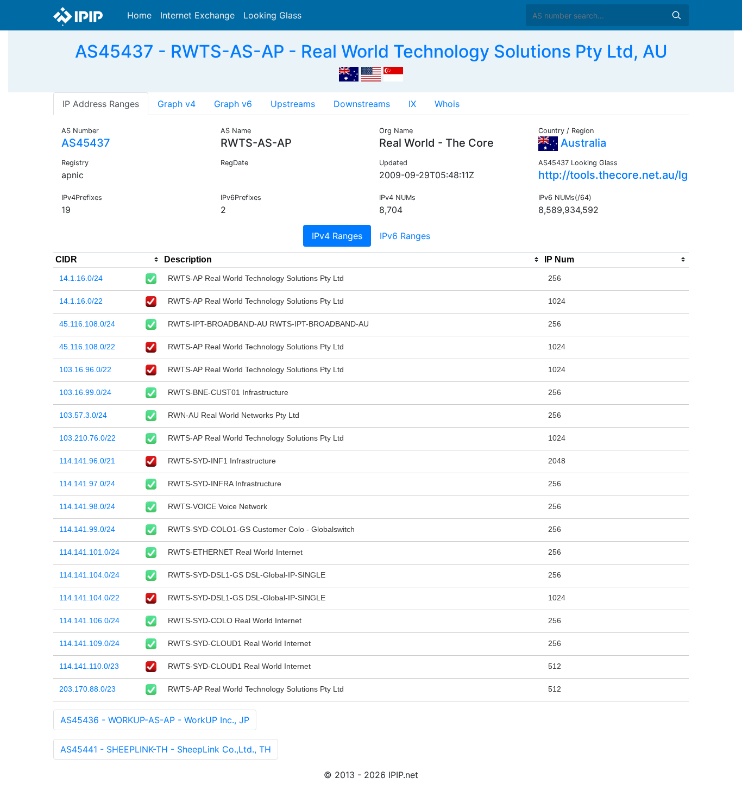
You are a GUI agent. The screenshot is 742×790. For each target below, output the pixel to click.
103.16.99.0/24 (85, 392)
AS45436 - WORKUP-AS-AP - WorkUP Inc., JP (154, 719)
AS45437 (85, 142)
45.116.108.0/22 (87, 346)
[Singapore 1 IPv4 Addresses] (393, 72)
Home (139, 15)
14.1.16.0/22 (81, 301)
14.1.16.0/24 (81, 278)
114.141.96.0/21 (87, 460)
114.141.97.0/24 (87, 483)
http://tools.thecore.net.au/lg (613, 174)
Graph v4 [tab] (177, 103)
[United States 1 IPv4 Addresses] (371, 72)
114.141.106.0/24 (89, 620)
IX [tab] (412, 103)
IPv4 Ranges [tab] (337, 235)
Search (676, 15)
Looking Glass (272, 15)
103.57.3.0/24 (83, 415)
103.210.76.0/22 (87, 438)
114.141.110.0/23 (89, 666)
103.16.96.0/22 (85, 369)
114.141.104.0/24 (89, 574)
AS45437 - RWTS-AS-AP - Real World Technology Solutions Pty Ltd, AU (371, 51)
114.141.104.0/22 (89, 597)
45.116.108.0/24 (87, 323)
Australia (582, 142)
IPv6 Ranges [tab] (405, 235)
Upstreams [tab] (293, 103)
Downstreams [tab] (362, 103)
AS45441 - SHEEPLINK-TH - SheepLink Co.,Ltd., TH (165, 749)
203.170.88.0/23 (87, 689)
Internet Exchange (197, 15)
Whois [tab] (447, 103)
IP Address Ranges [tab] (100, 103)
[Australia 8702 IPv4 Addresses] (349, 72)
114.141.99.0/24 (87, 529)
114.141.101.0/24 (89, 552)
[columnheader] (107, 259)
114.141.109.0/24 (89, 643)
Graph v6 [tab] (233, 103)
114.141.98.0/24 (87, 506)
